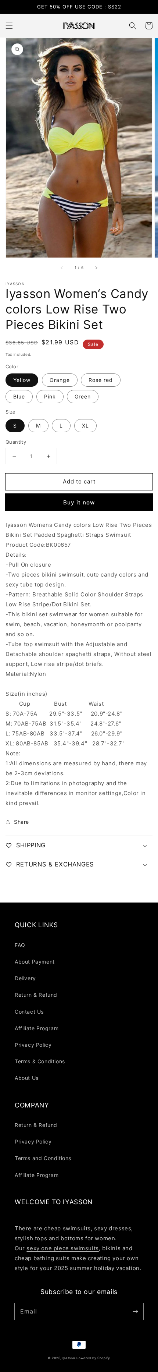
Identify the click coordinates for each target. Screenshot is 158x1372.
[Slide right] (96, 268)
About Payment (35, 961)
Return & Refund (36, 995)
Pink (50, 396)
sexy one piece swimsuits (62, 1248)
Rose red (101, 380)
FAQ (20, 945)
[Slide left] (62, 268)
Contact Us (29, 1011)
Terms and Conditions (43, 1158)
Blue (19, 396)
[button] (9, 26)
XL (85, 425)
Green (83, 396)
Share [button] (21, 822)
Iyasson (68, 1358)
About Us (27, 1078)
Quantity (16, 442)
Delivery (25, 978)
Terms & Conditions (40, 1061)
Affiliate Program (36, 1028)
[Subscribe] (135, 1311)
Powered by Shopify (93, 1358)
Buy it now (79, 502)
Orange (60, 380)
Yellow (21, 380)
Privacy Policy (33, 1045)
